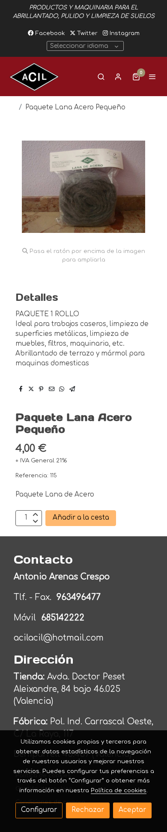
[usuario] (118, 76)
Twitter (86, 33)
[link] (34, 76)
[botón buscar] (101, 76)
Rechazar (88, 810)
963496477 (80, 597)
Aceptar (132, 810)
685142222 (62, 617)
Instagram (124, 33)
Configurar (39, 810)
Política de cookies (118, 790)
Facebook (49, 33)
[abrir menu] (152, 76)
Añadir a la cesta (81, 517)
